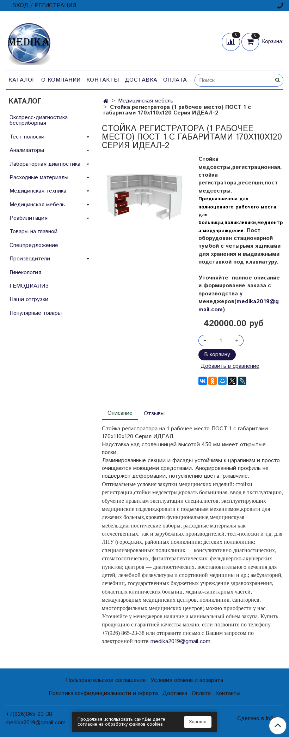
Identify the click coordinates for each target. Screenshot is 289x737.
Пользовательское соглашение (106, 680)
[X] (232, 381)
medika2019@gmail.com (238, 305)
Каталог (22, 80)
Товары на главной (33, 232)
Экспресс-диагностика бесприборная (39, 120)
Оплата (175, 80)
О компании (61, 80)
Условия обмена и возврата (186, 680)
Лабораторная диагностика (45, 164)
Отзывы (154, 413)
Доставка (141, 80)
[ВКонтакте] (202, 381)
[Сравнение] (231, 41)
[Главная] (106, 102)
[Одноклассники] (212, 381)
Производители (30, 259)
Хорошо (198, 722)
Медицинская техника (38, 191)
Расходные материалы (39, 177)
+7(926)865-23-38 (29, 714)
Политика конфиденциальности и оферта (103, 693)
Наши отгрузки (29, 299)
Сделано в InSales (260, 718)
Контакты (102, 80)
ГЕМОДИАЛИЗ (29, 286)
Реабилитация (29, 218)
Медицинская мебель (145, 101)
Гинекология (25, 273)
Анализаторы (27, 150)
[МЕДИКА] (29, 42)
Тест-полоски (27, 137)
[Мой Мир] (222, 381)
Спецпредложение (34, 245)
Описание (120, 413)
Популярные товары (36, 313)
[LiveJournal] (242, 381)
